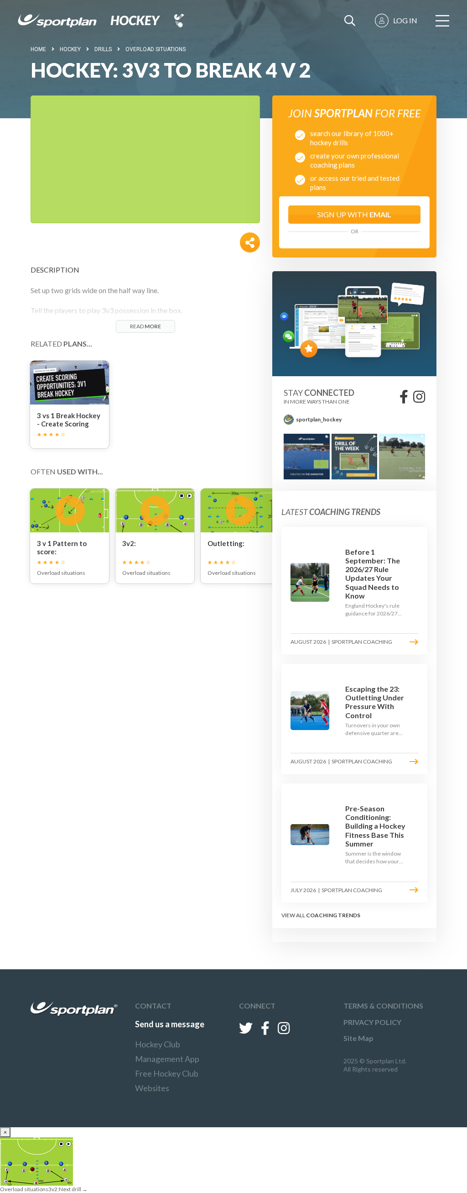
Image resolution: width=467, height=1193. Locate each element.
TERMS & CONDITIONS (383, 1005)
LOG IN (405, 20)
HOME (38, 49)
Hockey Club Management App (167, 1051)
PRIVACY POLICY (372, 1022)
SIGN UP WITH (354, 214)
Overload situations (155, 49)
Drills (103, 49)
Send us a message (169, 1024)
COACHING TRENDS (333, 915)
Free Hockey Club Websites (166, 1080)
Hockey (70, 49)
